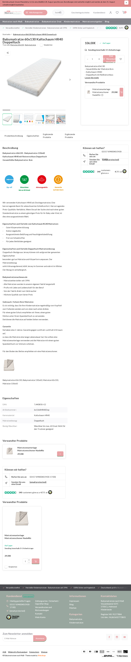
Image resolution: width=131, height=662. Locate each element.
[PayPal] (119, 652)
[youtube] (124, 637)
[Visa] (108, 652)
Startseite (6, 34)
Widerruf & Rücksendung (17, 652)
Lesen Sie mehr (92, 77)
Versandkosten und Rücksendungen (43, 608)
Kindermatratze (72, 21)
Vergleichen (48, 45)
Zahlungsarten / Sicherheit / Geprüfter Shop (47, 602)
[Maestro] (90, 652)
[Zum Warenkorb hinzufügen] (121, 92)
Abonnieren (40, 638)
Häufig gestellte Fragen (20, 601)
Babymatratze (32, 21)
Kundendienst (99, 12)
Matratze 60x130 (17, 45)
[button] (70, 79)
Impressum (74, 601)
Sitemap (44, 652)
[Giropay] (96, 652)
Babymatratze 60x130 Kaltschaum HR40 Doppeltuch (35, 34)
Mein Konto (40, 617)
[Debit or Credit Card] (125, 652)
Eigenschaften (33, 136)
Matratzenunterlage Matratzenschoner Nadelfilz (30, 449)
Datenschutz (34, 652)
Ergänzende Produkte (48, 135)
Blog (107, 21)
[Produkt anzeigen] (35, 561)
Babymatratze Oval (51, 21)
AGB (4, 652)
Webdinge (42, 655)
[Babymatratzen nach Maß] (13, 12)
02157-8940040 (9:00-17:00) (43, 477)
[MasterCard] (84, 652)
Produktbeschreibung (13, 136)
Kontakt (38, 613)
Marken (72, 608)
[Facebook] (109, 637)
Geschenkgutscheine (80, 12)
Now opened (28, 596)
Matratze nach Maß (12, 21)
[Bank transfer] (113, 652)
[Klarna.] (102, 652)
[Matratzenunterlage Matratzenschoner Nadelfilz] (10, 451)
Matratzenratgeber (92, 21)
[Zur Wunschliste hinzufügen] (37, 510)
